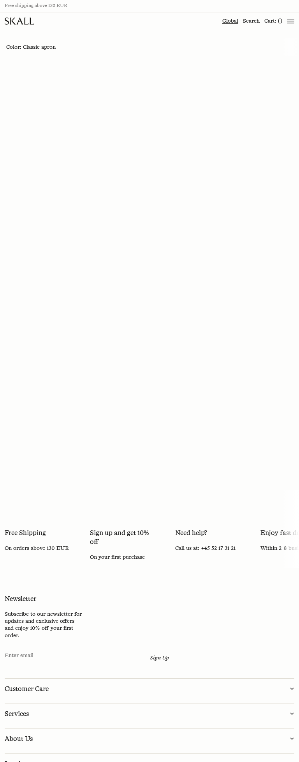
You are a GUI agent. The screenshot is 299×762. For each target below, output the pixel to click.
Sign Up (159, 658)
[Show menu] (290, 21)
